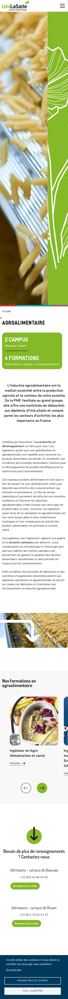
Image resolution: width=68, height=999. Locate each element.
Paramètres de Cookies (32, 980)
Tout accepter (32, 991)
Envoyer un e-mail (25, 886)
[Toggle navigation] (62, 5)
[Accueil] (16, 6)
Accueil (6, 311)
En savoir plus (13, 969)
